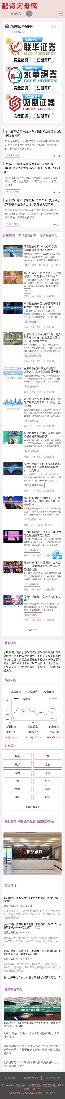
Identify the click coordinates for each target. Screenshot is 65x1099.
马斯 (17, 764)
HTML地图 (35, 1089)
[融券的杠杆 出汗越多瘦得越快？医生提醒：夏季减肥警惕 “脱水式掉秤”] (32, 1008)
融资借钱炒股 (32, 420)
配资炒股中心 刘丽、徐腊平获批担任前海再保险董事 (42, 434)
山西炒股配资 (32, 550)
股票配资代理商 (33, 355)
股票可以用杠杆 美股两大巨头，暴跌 (42, 598)
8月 (17, 797)
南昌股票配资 (31, 1077)
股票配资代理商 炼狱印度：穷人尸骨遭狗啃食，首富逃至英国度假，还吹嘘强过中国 (42, 337)
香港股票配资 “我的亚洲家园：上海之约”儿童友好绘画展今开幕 (42, 369)
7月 (17, 780)
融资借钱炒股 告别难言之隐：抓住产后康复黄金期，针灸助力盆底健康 (42, 402)
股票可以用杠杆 (33, 614)
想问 (27, 290)
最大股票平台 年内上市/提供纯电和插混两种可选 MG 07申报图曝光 (31, 979)
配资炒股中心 (32, 451)
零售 (47, 772)
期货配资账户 (32, 321)
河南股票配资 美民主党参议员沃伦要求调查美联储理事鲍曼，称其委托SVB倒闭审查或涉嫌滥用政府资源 (31, 1049)
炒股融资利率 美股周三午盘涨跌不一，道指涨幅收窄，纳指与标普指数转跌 (42, 566)
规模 (17, 756)
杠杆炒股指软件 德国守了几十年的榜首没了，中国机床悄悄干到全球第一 (42, 501)
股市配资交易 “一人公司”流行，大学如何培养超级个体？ (42, 248)
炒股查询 (10, 1077)
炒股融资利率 (32, 584)
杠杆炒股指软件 (33, 519)
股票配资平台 (53, 1077)
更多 (54, 26)
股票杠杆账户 (12, 223)
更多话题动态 (32, 807)
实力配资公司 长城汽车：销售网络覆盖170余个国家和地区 (31, 899)
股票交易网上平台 (34, 485)
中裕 (47, 780)
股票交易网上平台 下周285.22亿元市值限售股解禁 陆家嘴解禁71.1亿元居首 (42, 467)
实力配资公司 (12, 155)
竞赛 (47, 764)
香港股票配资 (32, 386)
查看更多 (32, 630)
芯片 (47, 797)
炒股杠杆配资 (12, 191)
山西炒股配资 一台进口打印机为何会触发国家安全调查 (42, 533)
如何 (27, 264)
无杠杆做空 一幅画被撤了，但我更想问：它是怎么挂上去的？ (42, 274)
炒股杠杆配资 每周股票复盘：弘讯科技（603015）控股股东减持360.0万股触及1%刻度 (31, 168)
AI (48, 756)
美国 (17, 772)
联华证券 (40, 1092)
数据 (17, 789)
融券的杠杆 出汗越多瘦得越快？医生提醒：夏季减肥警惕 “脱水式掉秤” (32, 1024)
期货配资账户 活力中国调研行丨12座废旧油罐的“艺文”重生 (42, 305)
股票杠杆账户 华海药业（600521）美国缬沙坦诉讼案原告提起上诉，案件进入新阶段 (31, 202)
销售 (47, 789)
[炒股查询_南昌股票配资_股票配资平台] (20, 5)
